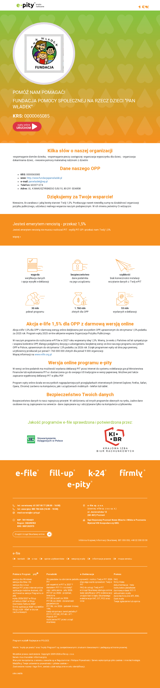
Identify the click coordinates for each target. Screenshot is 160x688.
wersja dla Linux (21, 585)
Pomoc (117, 574)
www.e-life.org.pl (43, 354)
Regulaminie (63, 660)
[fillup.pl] (62, 473)
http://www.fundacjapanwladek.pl (44, 178)
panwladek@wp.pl (38, 181)
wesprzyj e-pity (78, 559)
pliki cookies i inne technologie (125, 660)
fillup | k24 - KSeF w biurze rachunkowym (25, 610)
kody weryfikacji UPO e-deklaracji (96, 593)
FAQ (116, 579)
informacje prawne (101, 559)
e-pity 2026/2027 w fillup (24, 598)
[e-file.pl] (27, 473)
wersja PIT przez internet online (28, 587)
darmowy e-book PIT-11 (125, 590)
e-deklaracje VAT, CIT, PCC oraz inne (95, 599)
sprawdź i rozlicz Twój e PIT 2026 (96, 579)
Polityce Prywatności (81, 660)
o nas (34, 559)
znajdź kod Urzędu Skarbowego (95, 595)
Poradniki (51, 574)
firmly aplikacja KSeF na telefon (28, 607)
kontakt (21, 559)
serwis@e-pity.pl (31, 513)
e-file (16, 553)
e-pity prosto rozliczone (30, 5)
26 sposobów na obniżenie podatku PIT (63, 580)
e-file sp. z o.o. (67, 654)
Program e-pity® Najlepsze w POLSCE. (31, 640)
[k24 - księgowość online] (97, 473)
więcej (16, 236)
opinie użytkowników (54, 559)
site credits (18, 673)
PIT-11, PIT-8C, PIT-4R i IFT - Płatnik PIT (59, 615)
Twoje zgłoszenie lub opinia (127, 601)
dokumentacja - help (124, 585)
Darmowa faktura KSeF (24, 604)
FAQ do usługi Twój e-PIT (92, 587)
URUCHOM (23, 127)
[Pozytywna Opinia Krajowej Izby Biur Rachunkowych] (115, 439)
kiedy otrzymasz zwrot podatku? (61, 611)
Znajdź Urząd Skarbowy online (29, 534)
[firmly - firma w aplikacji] (132, 473)
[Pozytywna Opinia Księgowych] (45, 439)
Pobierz (25, 574)
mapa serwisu (125, 559)
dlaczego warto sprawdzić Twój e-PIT (96, 583)
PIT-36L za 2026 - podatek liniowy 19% (62, 607)
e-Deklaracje (87, 574)
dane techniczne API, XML (126, 596)
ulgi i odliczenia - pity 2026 (59, 590)
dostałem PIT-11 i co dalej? (59, 587)
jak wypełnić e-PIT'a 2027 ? (59, 584)
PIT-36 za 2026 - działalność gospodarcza (60, 602)
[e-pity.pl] (80, 485)
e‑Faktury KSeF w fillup (24, 601)
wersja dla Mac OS (22, 582)
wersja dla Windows (22, 579)
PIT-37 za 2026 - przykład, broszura (58, 594)
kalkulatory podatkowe (124, 587)
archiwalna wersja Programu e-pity (28, 594)
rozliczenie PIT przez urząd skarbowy (59, 620)
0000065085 (31, 116)
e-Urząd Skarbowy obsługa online (96, 590)
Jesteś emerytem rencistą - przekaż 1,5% (49, 224)
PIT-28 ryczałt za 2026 (57, 598)
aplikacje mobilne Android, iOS (27, 590)
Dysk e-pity (119, 598)
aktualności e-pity (122, 593)
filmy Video (119, 582)
